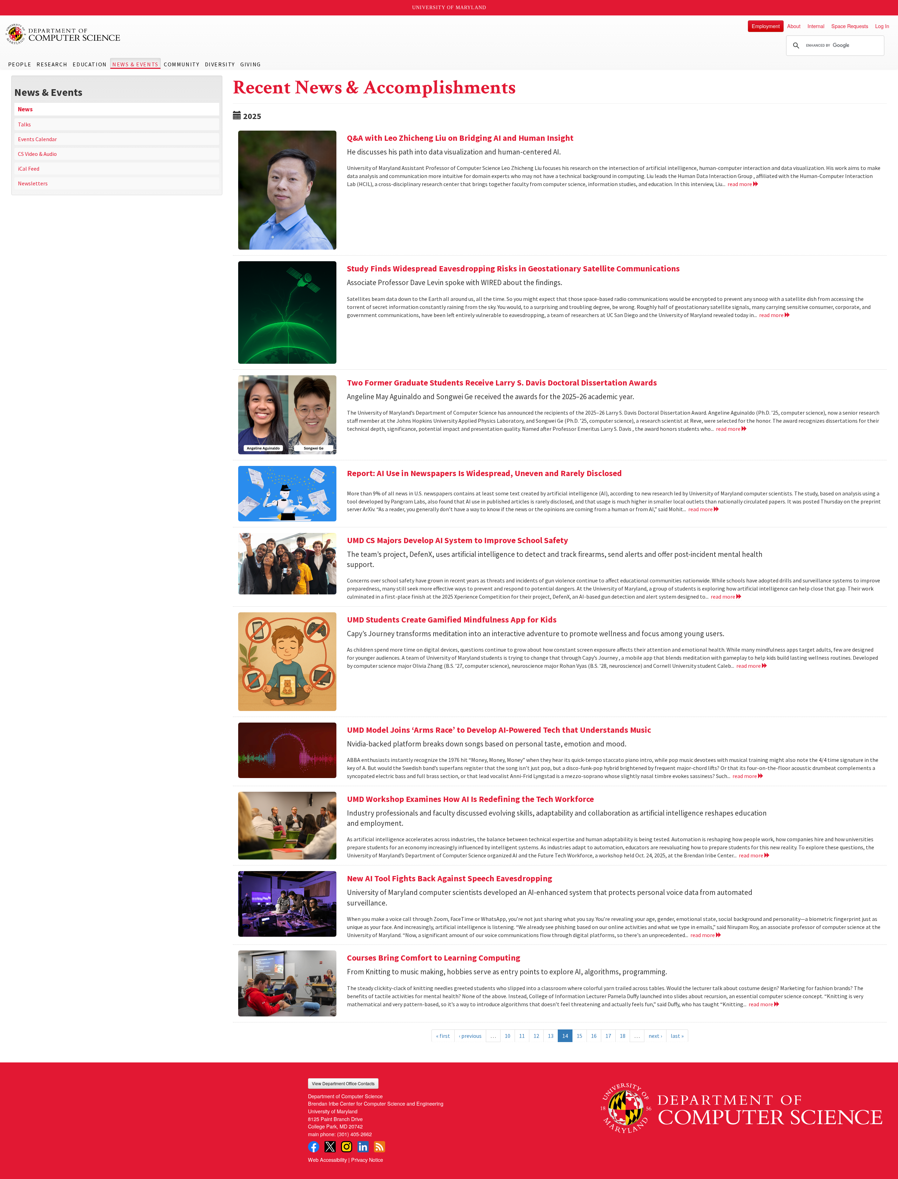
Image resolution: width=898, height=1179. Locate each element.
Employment (766, 25)
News (25, 109)
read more (740, 183)
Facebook (313, 1146)
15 (579, 1035)
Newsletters (33, 183)
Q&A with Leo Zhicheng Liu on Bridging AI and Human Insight (460, 137)
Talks (24, 124)
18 (622, 1035)
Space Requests (849, 25)
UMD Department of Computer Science (63, 34)
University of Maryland (449, 7)
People (20, 64)
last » (677, 1035)
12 (536, 1035)
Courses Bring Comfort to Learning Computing (433, 957)
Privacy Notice (367, 1159)
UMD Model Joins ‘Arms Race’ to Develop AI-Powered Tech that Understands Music (499, 729)
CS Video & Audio (37, 153)
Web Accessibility (327, 1159)
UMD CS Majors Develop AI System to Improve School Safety (457, 540)
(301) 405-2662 (354, 1134)
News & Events (135, 64)
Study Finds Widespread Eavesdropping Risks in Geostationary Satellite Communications (513, 268)
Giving (250, 64)
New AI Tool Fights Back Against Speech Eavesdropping (449, 878)
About (793, 25)
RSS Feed (379, 1146)
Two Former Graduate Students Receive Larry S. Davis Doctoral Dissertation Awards (502, 382)
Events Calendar (37, 139)
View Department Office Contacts (343, 1083)
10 (507, 1035)
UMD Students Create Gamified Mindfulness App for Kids (452, 619)
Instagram (346, 1146)
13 (551, 1035)
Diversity (220, 64)
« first (443, 1035)
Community (181, 64)
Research (51, 64)
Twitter (330, 1146)
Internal (815, 25)
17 (608, 1035)
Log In (882, 25)
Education (90, 64)
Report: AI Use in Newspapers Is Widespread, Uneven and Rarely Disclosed (484, 473)
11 (522, 1035)
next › (655, 1035)
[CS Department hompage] (741, 1105)
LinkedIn (363, 1146)
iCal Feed (28, 168)
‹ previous (470, 1035)
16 (594, 1035)
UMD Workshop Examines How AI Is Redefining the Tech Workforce (470, 798)
